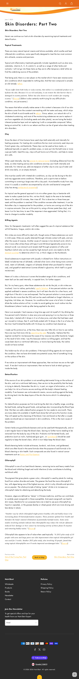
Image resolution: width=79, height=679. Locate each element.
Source (16, 98)
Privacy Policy (46, 584)
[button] (7, 3)
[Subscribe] (36, 623)
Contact (8, 599)
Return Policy (46, 591)
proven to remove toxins (39, 161)
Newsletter (9, 595)
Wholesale (9, 584)
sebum (38, 113)
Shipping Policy (47, 588)
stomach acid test (12, 252)
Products (8, 588)
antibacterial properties (27, 187)
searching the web (38, 333)
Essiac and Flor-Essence (29, 454)
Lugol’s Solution (41, 288)
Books (7, 591)
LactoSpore (52, 436)
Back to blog (39, 557)
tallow (20, 83)
